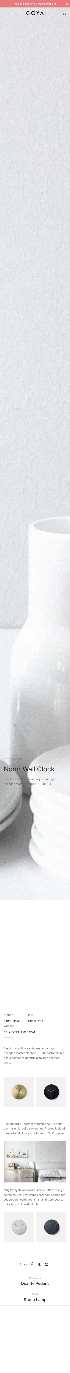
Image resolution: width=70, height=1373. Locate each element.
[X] (39, 1264)
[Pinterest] (46, 1264)
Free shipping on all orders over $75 (35, 3)
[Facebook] (32, 1264)
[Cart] (64, 13)
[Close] (66, 3)
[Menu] (6, 13)
